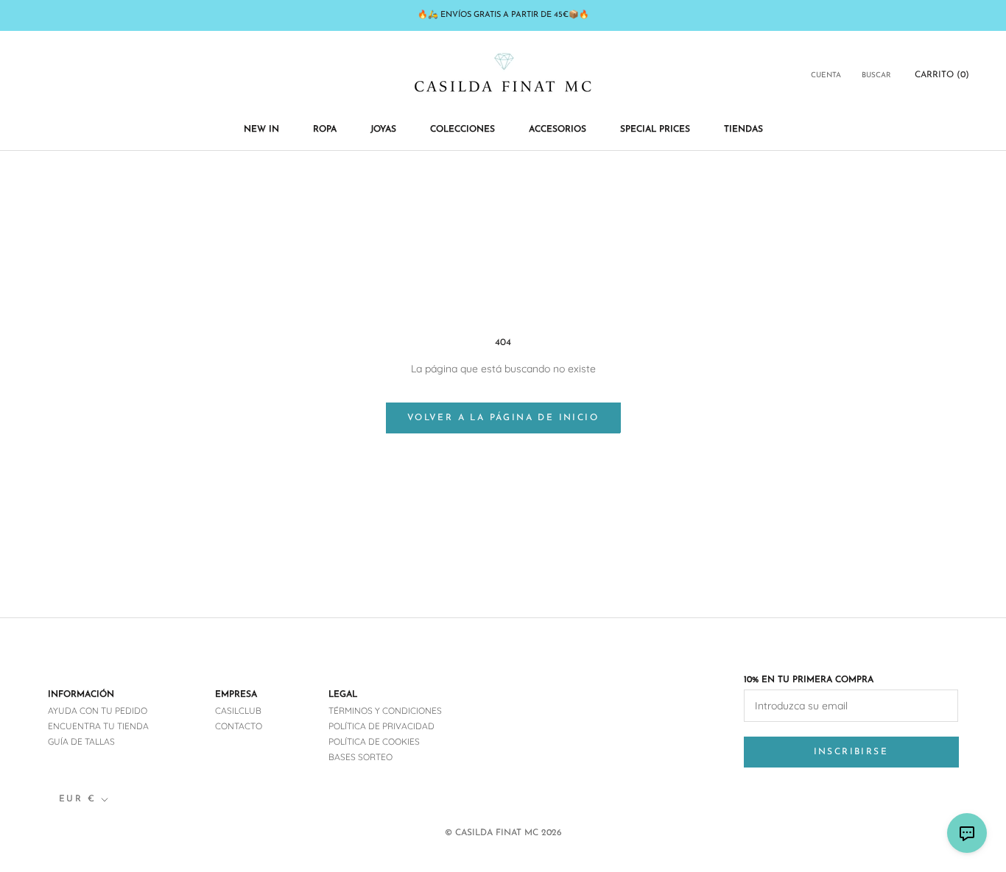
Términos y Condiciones (385, 710)
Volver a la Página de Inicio (503, 418)
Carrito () (942, 75)
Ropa (325, 129)
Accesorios (557, 129)
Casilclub (238, 710)
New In (261, 129)
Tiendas (743, 129)
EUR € (77, 799)
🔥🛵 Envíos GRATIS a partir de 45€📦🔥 (503, 15)
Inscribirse (851, 752)
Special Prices (655, 129)
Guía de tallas (81, 741)
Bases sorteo (360, 756)
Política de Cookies (374, 741)
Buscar (876, 75)
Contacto (238, 725)
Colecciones (462, 129)
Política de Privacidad (381, 725)
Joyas (383, 129)
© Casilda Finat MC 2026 (503, 833)
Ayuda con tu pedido (97, 710)
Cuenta (826, 75)
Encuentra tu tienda (98, 725)
